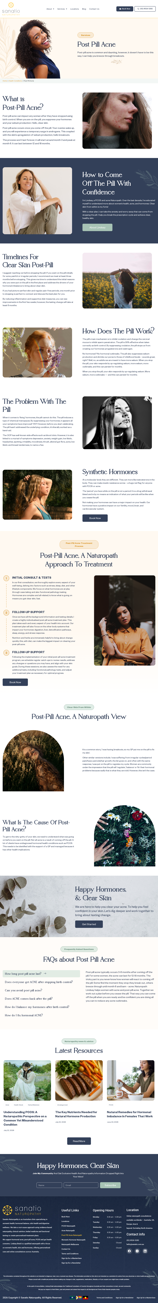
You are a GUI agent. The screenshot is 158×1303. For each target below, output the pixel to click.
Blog (84, 9)
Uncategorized (62, 1105)
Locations (74, 9)
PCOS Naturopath (68, 1226)
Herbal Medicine (33, 1105)
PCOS (111, 1105)
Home (5, 81)
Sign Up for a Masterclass (72, 1258)
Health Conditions (15, 81)
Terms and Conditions (70, 1254)
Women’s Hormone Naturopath (73, 1240)
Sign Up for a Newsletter (71, 1263)
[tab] (41, 973)
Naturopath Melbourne (70, 1244)
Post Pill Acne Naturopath (72, 1235)
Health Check (18, 1105)
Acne (7, 1105)
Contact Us (94, 9)
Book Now (66, 1217)
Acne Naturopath (68, 1231)
